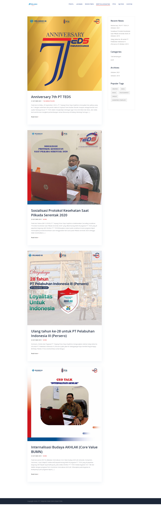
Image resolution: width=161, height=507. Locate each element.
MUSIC (114, 92)
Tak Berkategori (49, 101)
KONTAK (129, 4)
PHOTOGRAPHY (124, 92)
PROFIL (71, 4)
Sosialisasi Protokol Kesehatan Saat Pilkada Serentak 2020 (60, 212)
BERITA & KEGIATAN (103, 4)
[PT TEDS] (33, 4)
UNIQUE (114, 96)
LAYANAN (79, 4)
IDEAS (123, 89)
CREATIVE (115, 89)
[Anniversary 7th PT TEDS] (64, 53)
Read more (35, 117)
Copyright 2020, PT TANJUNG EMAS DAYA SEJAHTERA (44, 501)
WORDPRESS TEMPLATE (119, 100)
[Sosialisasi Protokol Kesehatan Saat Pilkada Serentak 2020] (64, 167)
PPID (114, 4)
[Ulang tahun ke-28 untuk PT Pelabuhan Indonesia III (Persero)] (64, 288)
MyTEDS (121, 4)
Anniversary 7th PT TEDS (51, 97)
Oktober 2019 (115, 76)
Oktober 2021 (115, 72)
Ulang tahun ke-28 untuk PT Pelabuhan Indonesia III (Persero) (63, 333)
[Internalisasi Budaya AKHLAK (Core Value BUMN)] (64, 404)
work (45, 219)
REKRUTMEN (89, 4)
